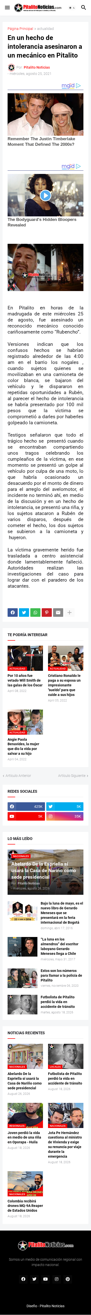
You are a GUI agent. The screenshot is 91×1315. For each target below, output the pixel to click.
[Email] (58, 612)
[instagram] (56, 1279)
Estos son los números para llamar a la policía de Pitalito (61, 975)
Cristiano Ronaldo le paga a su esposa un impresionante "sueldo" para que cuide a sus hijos (64, 685)
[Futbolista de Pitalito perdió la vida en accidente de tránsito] (22, 1004)
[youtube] (45, 1279)
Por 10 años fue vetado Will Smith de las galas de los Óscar (25, 680)
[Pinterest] (47, 612)
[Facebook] (13, 612)
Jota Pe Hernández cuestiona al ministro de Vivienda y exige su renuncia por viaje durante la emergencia (65, 1145)
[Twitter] (24, 612)
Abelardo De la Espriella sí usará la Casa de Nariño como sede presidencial (25, 1081)
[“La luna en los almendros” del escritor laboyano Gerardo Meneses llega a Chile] (22, 947)
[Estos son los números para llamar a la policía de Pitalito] (22, 978)
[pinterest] (67, 1279)
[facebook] (23, 1279)
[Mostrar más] (69, 612)
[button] (7, 8)
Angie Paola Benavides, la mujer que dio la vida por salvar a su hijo (23, 746)
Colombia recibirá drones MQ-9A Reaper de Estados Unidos (25, 1206)
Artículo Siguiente (71, 776)
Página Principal (20, 29)
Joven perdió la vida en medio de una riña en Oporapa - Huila (24, 1137)
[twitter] (34, 1279)
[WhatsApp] (35, 612)
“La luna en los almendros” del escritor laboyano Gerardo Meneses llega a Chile (59, 946)
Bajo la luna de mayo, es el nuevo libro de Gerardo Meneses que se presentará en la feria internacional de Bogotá (62, 912)
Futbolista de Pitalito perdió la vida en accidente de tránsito (58, 1002)
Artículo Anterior (18, 776)
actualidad (45, 29)
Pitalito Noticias (52, 1306)
